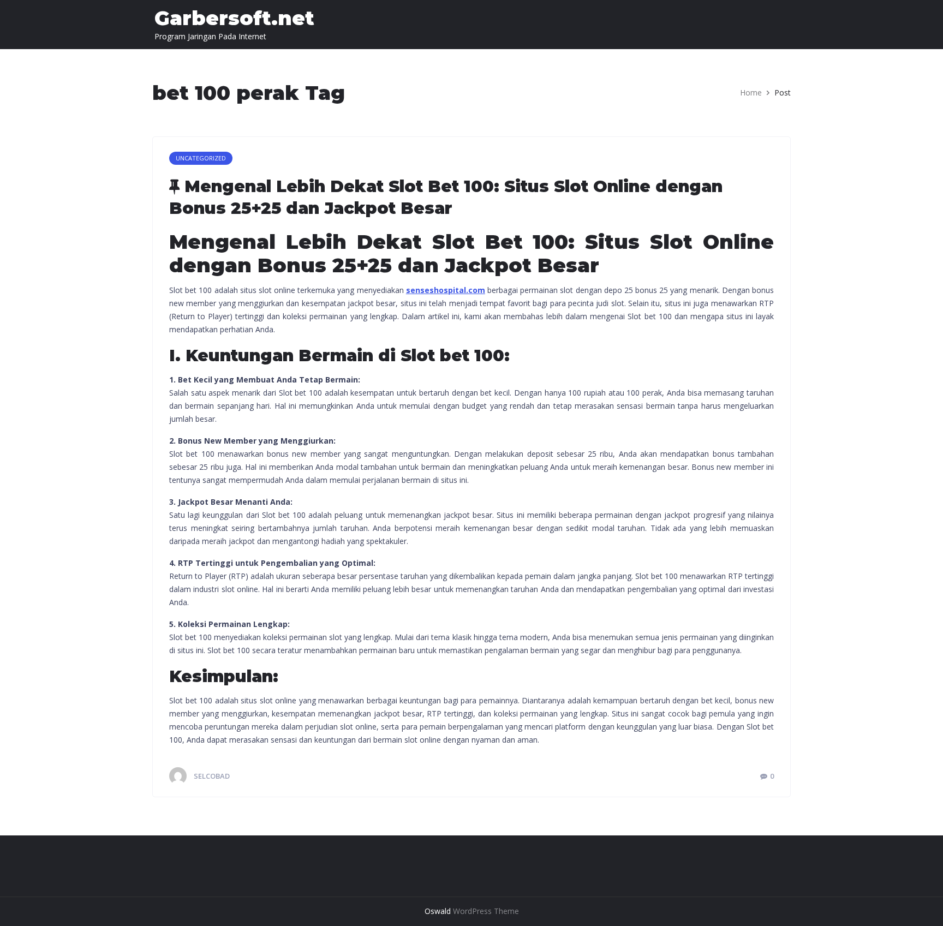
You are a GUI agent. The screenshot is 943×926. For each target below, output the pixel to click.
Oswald (438, 911)
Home (751, 92)
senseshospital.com (445, 290)
